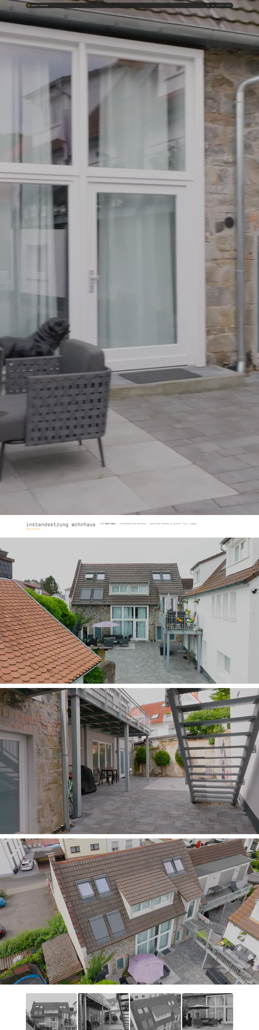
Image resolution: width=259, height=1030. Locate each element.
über (213, 5)
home (207, 5)
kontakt (228, 5)
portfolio (220, 5)
